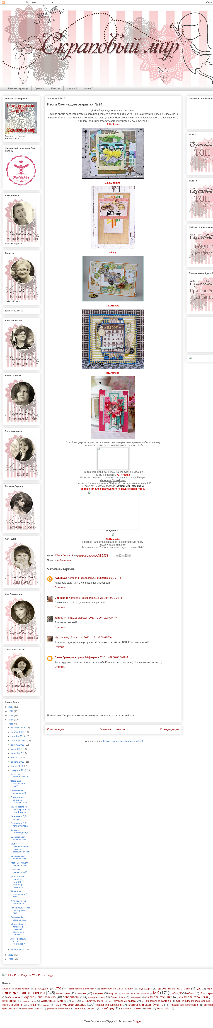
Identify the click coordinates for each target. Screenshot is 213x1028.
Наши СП (88, 88)
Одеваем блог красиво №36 (18, 791)
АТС (58, 988)
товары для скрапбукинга (145, 1004)
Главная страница (18, 88)
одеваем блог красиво (40, 997)
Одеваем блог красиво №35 (18, 838)
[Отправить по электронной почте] (117, 555)
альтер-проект (22, 988)
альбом (6, 988)
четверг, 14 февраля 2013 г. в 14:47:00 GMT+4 (95, 598)
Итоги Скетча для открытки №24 (19, 864)
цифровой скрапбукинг (58, 1008)
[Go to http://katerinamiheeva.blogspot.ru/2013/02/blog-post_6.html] (119, 373)
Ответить (60, 587)
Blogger (137, 1021)
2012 (11, 955)
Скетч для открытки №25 (18, 871)
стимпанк (45, 1005)
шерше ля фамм (130, 1008)
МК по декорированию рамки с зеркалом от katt (19, 847)
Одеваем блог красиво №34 (18, 857)
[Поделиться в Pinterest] (129, 555)
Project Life (163, 1008)
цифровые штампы (85, 1008)
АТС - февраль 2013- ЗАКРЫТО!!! (18, 941)
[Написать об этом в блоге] (120, 555)
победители (64, 560)
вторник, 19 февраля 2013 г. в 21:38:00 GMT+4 (85, 637)
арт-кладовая (41, 988)
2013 (11, 724)
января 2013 (18, 949)
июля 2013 (17, 749)
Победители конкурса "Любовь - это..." (19, 800)
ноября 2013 (18, 732)
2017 (11, 707)
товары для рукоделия (108, 1005)
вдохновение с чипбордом (82, 988)
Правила (39, 88)
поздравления (96, 997)
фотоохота (27, 1008)
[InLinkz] (190, 358)
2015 (11, 715)
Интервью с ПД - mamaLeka (18, 902)
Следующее (55, 729)
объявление (13, 997)
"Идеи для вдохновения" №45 (18, 894)
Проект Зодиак (118, 997)
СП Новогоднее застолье (157, 1001)
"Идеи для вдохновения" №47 (18, 783)
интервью (63, 993)
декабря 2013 (18, 727)
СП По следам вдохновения (193, 1001)
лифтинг (113, 993)
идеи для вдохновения (23, 993)
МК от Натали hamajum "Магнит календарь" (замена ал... (18, 881)
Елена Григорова (65, 657)
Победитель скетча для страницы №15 (20, 910)
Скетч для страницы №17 (19, 775)
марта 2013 (17, 766)
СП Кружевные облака (122, 1001)
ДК (199, 988)
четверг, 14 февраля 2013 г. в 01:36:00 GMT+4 (94, 578)
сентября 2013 (19, 740)
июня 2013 (17, 753)
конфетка (98, 993)
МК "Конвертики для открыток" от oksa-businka (20, 809)
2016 (11, 711)
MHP (148, 1008)
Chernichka (61, 598)
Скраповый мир (52, 1000)
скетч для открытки (158, 997)
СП (74, 1001)
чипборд (108, 1008)
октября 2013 (18, 736)
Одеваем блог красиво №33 (18, 918)
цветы (40, 1009)
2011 (11, 959)
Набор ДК (176, 993)
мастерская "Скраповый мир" (136, 993)
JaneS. (59, 617)
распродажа (135, 997)
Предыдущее (169, 729)
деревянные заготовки (174, 988)
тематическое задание (70, 1004)
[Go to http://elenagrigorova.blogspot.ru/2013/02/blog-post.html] (119, 306)
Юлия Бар (61, 578)
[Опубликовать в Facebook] (126, 555)
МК (156, 993)
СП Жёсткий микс (92, 1001)
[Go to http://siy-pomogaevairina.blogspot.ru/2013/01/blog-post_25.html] (116, 253)
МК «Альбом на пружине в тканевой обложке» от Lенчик (18, 929)
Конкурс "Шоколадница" (19, 831)
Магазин (55, 88)
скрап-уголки (29, 1001)
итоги (82, 993)
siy (56, 637)
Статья (32, 1005)
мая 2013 (16, 757)
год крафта (145, 988)
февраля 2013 (19, 770)
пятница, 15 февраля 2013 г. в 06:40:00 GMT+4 (90, 617)
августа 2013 (18, 745)
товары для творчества (184, 1005)
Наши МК (72, 88)
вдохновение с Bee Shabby (117, 988)
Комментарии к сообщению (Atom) (123, 741)
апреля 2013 (18, 762)
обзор (190, 993)
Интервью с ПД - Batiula (18, 817)
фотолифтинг (10, 1008)
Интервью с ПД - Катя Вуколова (19, 824)
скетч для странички (193, 997)
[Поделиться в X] (123, 555)
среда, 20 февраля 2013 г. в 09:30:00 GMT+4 (102, 657)
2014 (11, 719)
